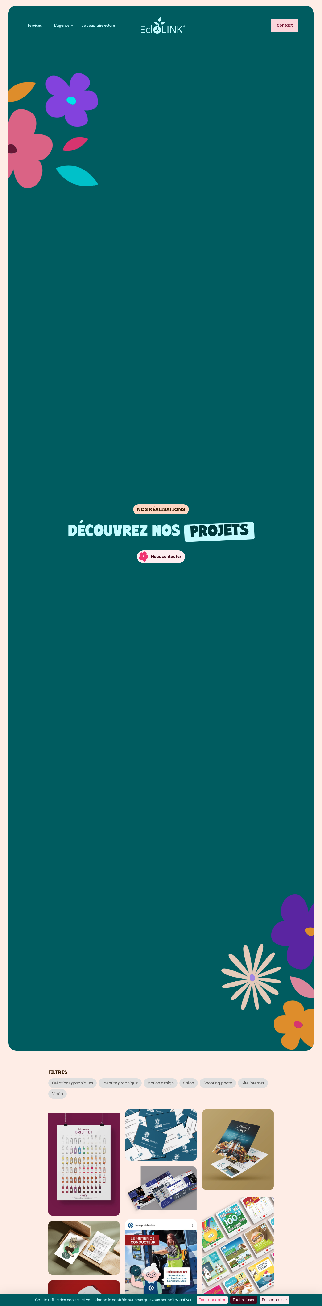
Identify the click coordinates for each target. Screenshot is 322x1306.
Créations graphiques (72, 1083)
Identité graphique (120, 1083)
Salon (188, 1083)
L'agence (62, 25)
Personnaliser (274, 1299)
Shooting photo (217, 1083)
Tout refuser (244, 1299)
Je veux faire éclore (98, 25)
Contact (285, 25)
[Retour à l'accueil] (163, 25)
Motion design (160, 1083)
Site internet (253, 1083)
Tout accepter (212, 1299)
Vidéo (57, 1093)
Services (34, 25)
